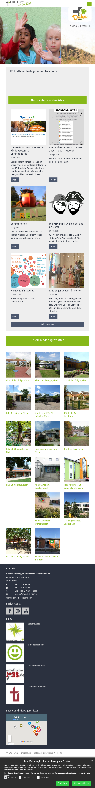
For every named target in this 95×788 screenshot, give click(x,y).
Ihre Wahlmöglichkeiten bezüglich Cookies (47, 761)
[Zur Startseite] (18, 3)
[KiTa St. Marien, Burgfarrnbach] (47, 469)
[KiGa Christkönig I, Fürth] (18, 365)
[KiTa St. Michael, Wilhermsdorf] (47, 505)
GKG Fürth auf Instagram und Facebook (32, 71)
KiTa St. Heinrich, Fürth (17, 413)
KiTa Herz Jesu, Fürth (73, 449)
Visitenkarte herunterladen (19, 598)
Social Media (13, 603)
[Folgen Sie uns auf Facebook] (9, 611)
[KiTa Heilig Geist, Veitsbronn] (76, 397)
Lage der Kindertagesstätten (22, 710)
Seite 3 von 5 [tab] (47, 62)
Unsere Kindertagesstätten (47, 340)
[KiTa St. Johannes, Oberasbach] (76, 505)
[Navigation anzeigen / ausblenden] (89, 4)
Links (9, 618)
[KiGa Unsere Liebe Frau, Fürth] (47, 433)
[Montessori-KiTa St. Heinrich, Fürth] (47, 397)
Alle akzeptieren (81, 783)
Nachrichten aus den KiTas (47, 100)
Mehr (14, 180)
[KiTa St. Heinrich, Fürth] (18, 397)
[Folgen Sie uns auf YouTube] (25, 611)
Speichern (63, 783)
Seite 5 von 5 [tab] (56, 62)
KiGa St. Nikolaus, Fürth (17, 485)
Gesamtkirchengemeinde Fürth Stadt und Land (28, 573)
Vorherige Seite (4, 35)
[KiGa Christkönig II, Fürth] (47, 365)
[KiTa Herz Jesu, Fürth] (76, 433)
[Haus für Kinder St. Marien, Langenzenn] (76, 469)
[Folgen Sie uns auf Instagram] (17, 611)
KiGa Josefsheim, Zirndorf (18, 556)
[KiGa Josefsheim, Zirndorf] (18, 541)
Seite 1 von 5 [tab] (39, 62)
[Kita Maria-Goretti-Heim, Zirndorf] (47, 541)
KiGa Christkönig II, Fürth (46, 380)
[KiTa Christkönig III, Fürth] (76, 365)
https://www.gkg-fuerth (25, 594)
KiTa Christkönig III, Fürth (75, 380)
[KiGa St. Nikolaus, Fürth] (18, 469)
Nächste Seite (90, 35)
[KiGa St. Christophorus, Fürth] (18, 433)
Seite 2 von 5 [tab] (43, 62)
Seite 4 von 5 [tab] (51, 62)
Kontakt (10, 568)
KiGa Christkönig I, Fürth (17, 380)
